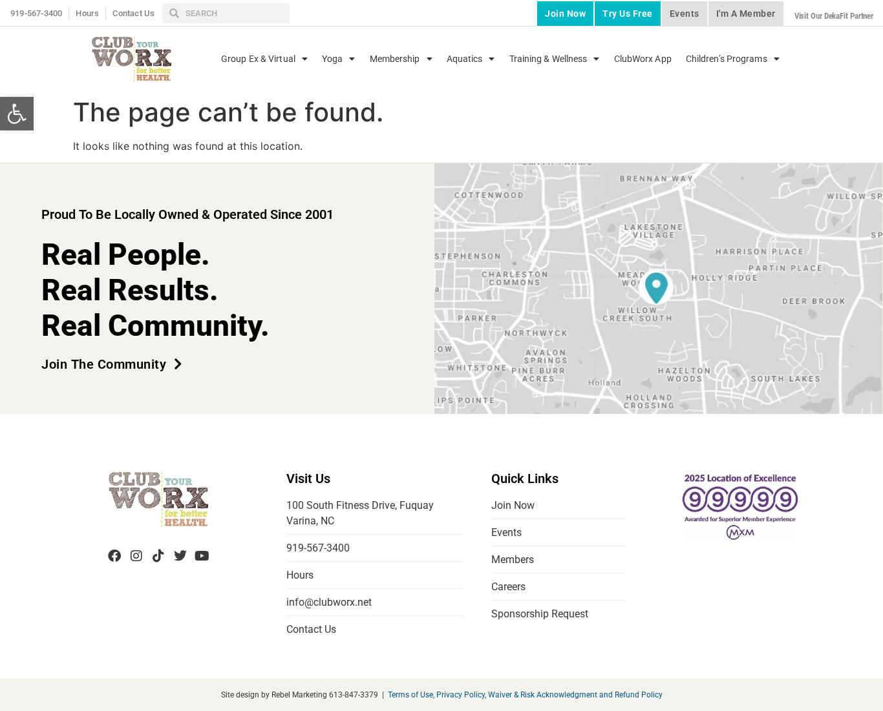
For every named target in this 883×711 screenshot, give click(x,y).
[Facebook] (114, 556)
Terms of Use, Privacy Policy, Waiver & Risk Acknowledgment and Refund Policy (525, 694)
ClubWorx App (643, 59)
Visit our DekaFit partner (834, 16)
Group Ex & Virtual (258, 59)
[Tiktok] (158, 556)
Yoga (332, 59)
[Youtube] (202, 556)
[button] (17, 113)
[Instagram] (136, 556)
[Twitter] (180, 556)
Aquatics (465, 59)
